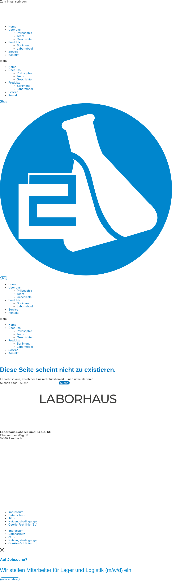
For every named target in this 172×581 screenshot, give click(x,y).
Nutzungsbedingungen (23, 521)
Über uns (14, 29)
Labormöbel (25, 48)
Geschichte (24, 39)
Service (13, 51)
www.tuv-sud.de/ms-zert (16, 475)
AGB (11, 518)
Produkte (14, 42)
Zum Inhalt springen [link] (13, 1)
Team (20, 36)
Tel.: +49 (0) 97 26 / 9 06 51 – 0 (21, 444)
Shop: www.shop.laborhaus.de (20, 456)
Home (12, 26)
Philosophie (24, 32)
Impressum (15, 512)
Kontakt (13, 54)
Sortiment (23, 45)
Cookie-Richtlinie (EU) (23, 524)
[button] (86, 60)
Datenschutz (16, 515)
